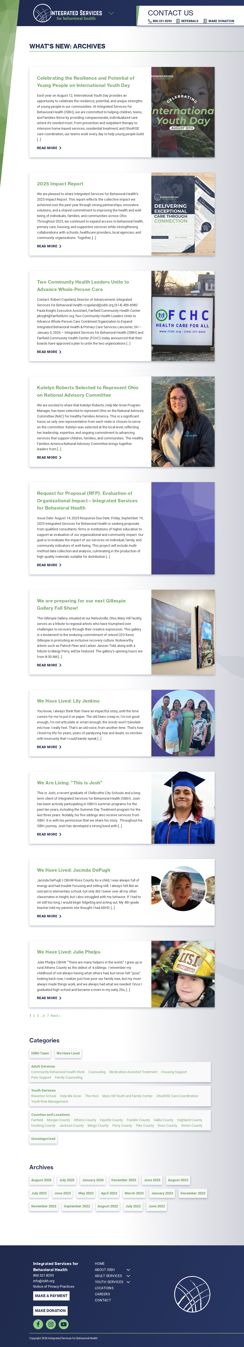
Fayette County (111, 1120)
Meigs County (98, 1125)
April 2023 (109, 1193)
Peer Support (41, 1077)
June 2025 (152, 1180)
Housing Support (174, 1072)
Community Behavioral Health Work (58, 1072)
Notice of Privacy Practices (53, 1286)
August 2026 (41, 1180)
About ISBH (105, 1270)
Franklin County (138, 1120)
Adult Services (43, 1066)
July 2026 (66, 1180)
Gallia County (163, 1120)
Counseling (97, 1072)
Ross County (167, 1125)
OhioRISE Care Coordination (177, 1096)
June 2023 (62, 1193)
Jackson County (71, 1125)
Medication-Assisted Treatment (133, 1072)
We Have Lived (68, 1053)
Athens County (85, 1120)
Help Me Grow (70, 1096)
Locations (104, 1288)
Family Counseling (69, 1077)
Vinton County (191, 1125)
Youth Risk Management (49, 1101)
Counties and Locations (50, 1115)
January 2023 (162, 1193)
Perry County (122, 1125)
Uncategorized (43, 1139)
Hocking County (43, 1125)
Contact (103, 1300)
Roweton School (43, 1096)
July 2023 (39, 1193)
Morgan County (58, 1120)
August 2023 (178, 1180)
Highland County (189, 1120)
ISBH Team (40, 1053)
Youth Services (43, 1090)
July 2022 (133, 1206)
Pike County (145, 1125)
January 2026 (93, 1180)
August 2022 (108, 1206)
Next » (55, 1016)
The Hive (92, 1096)
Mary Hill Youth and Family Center (127, 1096)
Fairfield (37, 1120)
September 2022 (77, 1206)
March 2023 (134, 1193)
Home (100, 1264)
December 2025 (123, 1180)
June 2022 (156, 1206)
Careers (102, 1294)
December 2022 (193, 1193)
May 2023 (85, 1193)
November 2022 (43, 1206)
